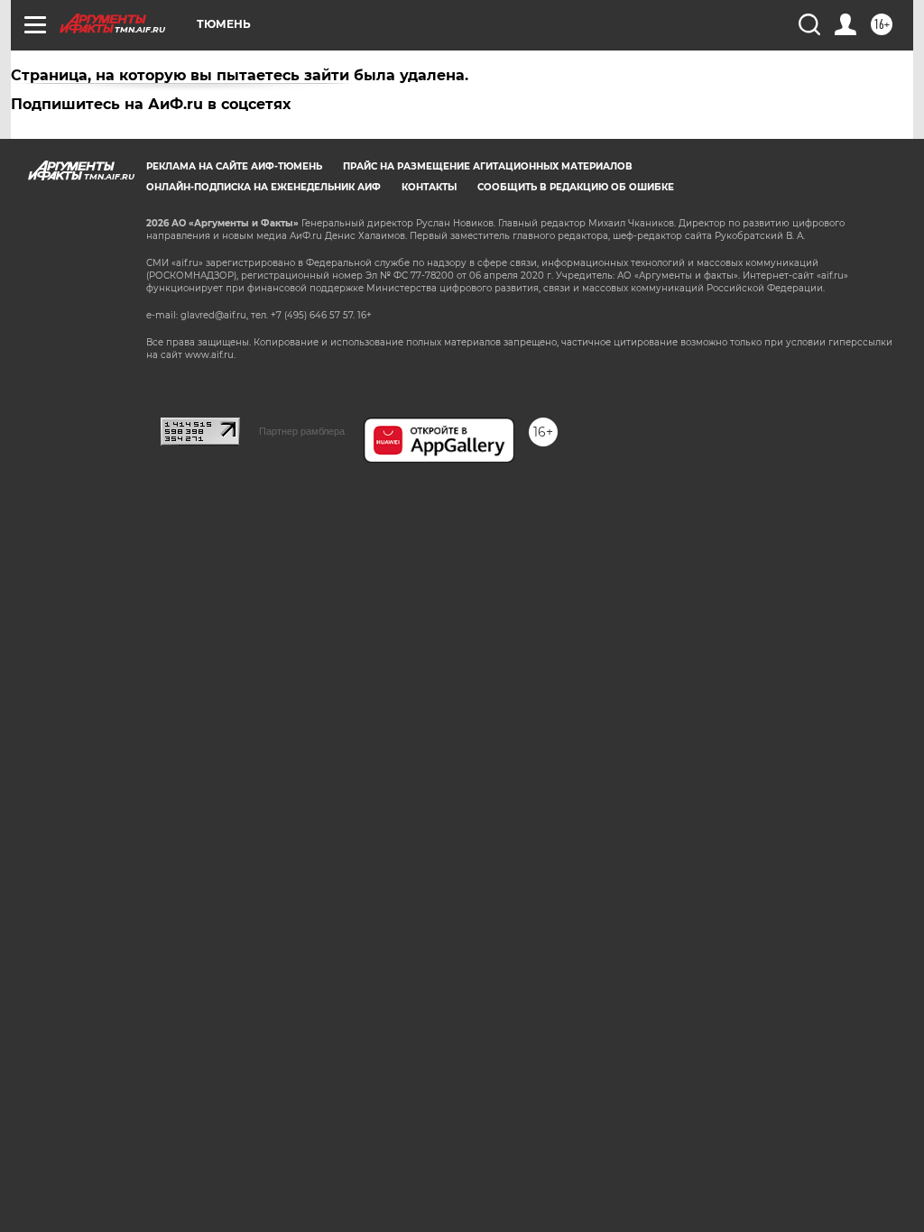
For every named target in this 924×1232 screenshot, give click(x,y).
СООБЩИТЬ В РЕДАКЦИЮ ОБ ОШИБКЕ (575, 187)
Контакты (429, 187)
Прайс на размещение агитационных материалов (488, 166)
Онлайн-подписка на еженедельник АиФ (263, 187)
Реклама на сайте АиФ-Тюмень (234, 166)
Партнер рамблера (302, 431)
